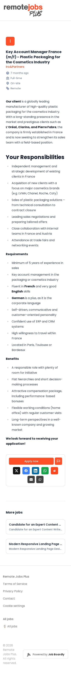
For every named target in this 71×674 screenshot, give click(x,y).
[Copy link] (40, 479)
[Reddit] (54, 470)
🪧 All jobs (10, 626)
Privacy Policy (13, 591)
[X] (16, 470)
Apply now (31, 461)
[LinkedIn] (35, 470)
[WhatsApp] (45, 470)
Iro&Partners (15, 67)
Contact (9, 598)
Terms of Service (15, 584)
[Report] (58, 461)
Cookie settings (14, 606)
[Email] (31, 479)
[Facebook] (26, 470)
